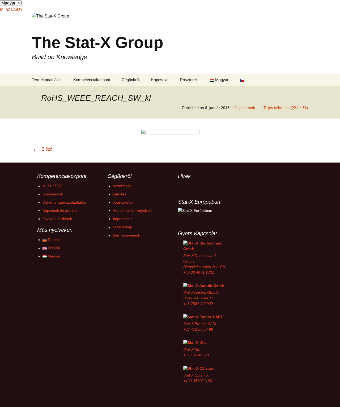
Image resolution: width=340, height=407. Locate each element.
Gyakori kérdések (57, 219)
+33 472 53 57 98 (198, 329)
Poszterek (189, 79)
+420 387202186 (197, 381)
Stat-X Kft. (191, 349)
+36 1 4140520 (196, 355)
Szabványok (52, 194)
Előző (42, 149)
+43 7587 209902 (198, 303)
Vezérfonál (122, 186)
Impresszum (123, 219)
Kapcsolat (159, 79)
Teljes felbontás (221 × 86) (286, 108)
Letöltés (119, 194)
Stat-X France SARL (200, 324)
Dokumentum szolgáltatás (64, 202)
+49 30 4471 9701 (198, 272)
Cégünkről (130, 79)
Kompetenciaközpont (91, 79)
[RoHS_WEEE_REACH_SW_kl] (170, 140)
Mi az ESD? (52, 186)
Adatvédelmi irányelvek (132, 210)
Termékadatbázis (47, 79)
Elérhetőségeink (126, 235)
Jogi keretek (245, 108)
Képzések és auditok (59, 210)
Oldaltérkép (122, 227)
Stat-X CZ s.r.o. (196, 375)
